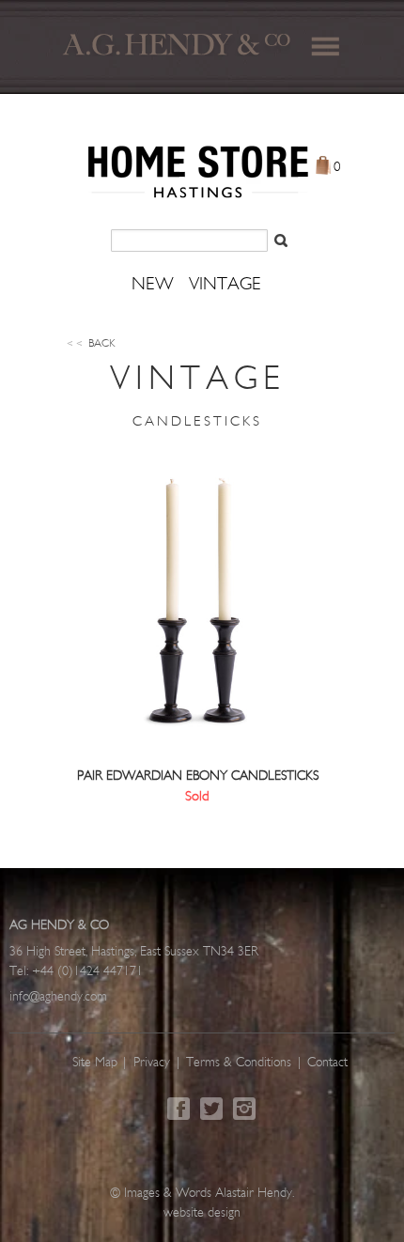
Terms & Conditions (238, 1063)
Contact (327, 1063)
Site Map (94, 1063)
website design (202, 1213)
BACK (91, 343)
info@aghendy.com (58, 997)
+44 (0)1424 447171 (87, 972)
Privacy (151, 1063)
